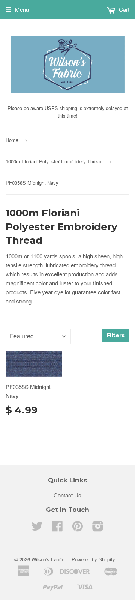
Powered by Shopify (93, 559)
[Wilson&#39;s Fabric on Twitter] (37, 528)
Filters (115, 335)
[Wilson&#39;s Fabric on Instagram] (98, 528)
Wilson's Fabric (48, 559)
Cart (123, 9)
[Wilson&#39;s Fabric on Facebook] (57, 528)
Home (12, 139)
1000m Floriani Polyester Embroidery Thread (54, 161)
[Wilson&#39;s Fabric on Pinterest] (77, 528)
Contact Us (67, 495)
